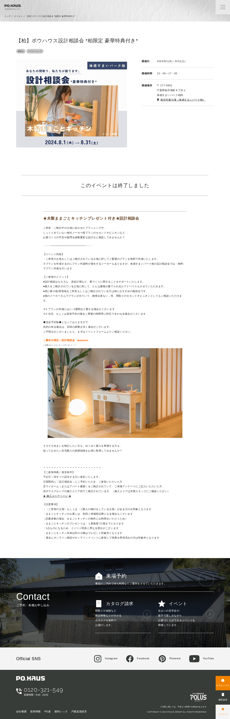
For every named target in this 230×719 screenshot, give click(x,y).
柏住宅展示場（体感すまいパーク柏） (182, 99)
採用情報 (35, 711)
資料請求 (222, 700)
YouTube (208, 658)
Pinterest (175, 658)
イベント (18, 16)
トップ (7, 16)
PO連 (47, 711)
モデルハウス (223, 685)
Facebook (142, 658)
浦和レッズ (61, 711)
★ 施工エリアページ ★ (57, 496)
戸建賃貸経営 (79, 711)
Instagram (111, 658)
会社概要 (21, 711)
